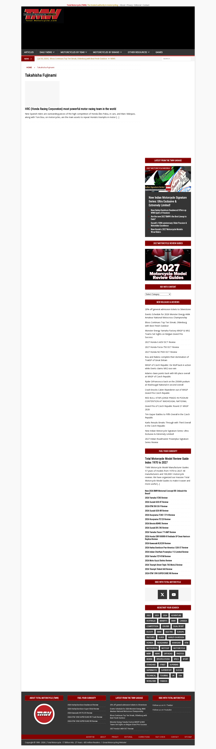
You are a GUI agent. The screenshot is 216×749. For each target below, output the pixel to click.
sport (185, 659)
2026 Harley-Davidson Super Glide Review (83, 709)
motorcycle (179, 648)
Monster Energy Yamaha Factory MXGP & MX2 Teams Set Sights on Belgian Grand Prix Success (167, 334)
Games (159, 52)
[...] (158, 483)
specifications (163, 659)
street (163, 664)
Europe (180, 632)
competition (152, 626)
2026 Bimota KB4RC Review (156, 523)
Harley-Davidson (176, 637)
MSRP (148, 653)
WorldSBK (151, 681)
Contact (146, 5)
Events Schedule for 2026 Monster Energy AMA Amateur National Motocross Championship (127, 710)
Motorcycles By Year (72, 52)
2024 (165, 615)
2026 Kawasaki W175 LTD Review (80, 713)
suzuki (179, 670)
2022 (148, 615)
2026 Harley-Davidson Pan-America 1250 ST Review (166, 547)
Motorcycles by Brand (106, 52)
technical (151, 675)
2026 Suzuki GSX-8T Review (156, 502)
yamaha (163, 681)
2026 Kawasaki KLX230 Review (158, 543)
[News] (42, 94)
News (157, 653)
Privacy (130, 5)
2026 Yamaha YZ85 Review (156, 498)
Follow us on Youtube (162, 709)
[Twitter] (162, 594)
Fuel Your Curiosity (168, 451)
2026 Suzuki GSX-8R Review (156, 511)
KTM (186, 642)
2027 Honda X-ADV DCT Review (160, 342)
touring (164, 675)
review (149, 659)
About (122, 5)
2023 (157, 615)
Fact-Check (160, 737)
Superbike (174, 664)
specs (176, 659)
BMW (173, 621)
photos (180, 653)
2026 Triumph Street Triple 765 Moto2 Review (163, 565)
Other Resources (137, 52)
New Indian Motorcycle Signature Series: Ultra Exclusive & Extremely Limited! (168, 201)
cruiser (165, 626)
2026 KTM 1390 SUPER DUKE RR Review (161, 573)
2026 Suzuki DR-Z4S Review (156, 528)
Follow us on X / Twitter (163, 705)
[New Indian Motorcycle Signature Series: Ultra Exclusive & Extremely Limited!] (168, 190)
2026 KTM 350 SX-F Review (156, 506)
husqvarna (162, 642)
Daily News (46, 52)
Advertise (90, 737)
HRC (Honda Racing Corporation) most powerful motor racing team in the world (70, 109)
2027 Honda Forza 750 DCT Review (162, 347)
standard (151, 664)
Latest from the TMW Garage (168, 160)
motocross (151, 648)
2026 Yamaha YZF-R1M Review (158, 556)
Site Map (188, 737)
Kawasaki (176, 642)
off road (168, 653)
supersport (166, 670)
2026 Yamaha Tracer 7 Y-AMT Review (160, 532)
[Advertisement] (130, 28)
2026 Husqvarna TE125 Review (157, 519)
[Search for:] (176, 58)
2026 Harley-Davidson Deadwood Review (83, 705)
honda (149, 642)
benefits (163, 621)
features (150, 637)
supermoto (151, 670)
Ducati (149, 632)
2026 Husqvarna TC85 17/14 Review (160, 515)
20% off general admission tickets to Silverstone (168, 309)
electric (169, 632)
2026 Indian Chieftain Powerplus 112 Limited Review (166, 552)
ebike (159, 632)
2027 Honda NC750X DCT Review (161, 352)
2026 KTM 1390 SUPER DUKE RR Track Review (85, 717)
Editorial (137, 5)
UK (173, 675)
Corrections (144, 737)
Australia (151, 621)
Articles (29, 52)
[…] (117, 117)
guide (161, 637)
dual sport (178, 626)
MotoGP (165, 648)
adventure (176, 615)
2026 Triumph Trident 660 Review (158, 569)
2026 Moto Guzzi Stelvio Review (158, 560)
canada (183, 621)
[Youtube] (173, 594)
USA (180, 675)
